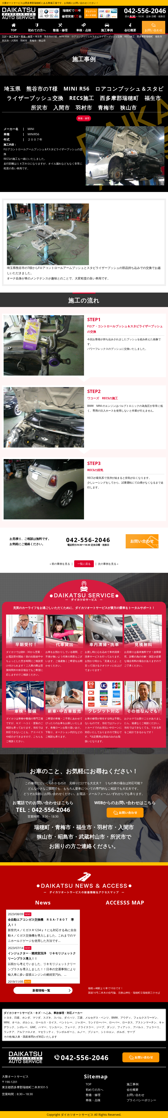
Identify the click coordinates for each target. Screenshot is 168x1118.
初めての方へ (37, 30)
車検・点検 (83, 30)
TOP (14, 30)
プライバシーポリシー (141, 1100)
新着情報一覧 (41, 990)
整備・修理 (60, 30)
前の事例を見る (61, 564)
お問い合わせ (135, 1095)
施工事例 (107, 30)
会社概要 (130, 30)
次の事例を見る (107, 564)
